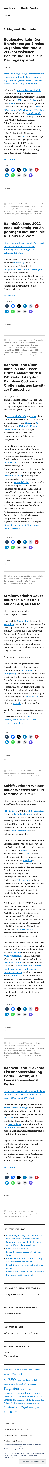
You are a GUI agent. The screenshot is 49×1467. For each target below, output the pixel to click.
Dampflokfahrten (28, 581)
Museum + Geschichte (22, 578)
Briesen (36, 345)
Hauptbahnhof (23, 1393)
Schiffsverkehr (9, 1045)
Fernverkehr (31, 1384)
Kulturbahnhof (9, 586)
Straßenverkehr (10, 773)
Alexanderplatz (14, 1370)
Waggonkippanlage (26, 1055)
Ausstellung (26, 1214)
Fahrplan (7, 1384)
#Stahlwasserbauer (20, 830)
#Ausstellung (14, 1124)
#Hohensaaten (20, 966)
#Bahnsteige (19, 263)
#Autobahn (22, 621)
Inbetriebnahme (36, 1048)
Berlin (21, 209)
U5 (35, 1408)
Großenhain (32, 583)
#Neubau (27, 860)
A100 (6, 1370)
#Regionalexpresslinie (14, 269)
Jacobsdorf (24, 350)
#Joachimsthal (27, 670)
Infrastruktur (17, 342)
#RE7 (23, 136)
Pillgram (7, 352)
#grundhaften (31, 697)
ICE (38, 1393)
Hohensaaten (9, 1048)
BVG (12, 1379)
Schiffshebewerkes (24, 1053)
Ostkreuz (31, 1397)
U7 (38, 1408)
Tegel (24, 1407)
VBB (5, 206)
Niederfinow (30, 1050)
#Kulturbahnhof (21, 482)
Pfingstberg (30, 776)
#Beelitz (32, 100)
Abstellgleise (14, 206)
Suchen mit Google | (13, 1441)
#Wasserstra (26, 850)
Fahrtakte (22, 347)
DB (24, 1380)
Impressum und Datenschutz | (18, 1435)
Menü (7, 15)
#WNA (27, 854)
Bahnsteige (16, 345)
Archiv (7, 1352)
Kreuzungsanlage (11, 1050)
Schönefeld (9, 1403)
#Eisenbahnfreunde (16, 416)
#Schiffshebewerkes (23, 814)
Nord (24, 1396)
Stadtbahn (30, 1403)
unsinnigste (24, 214)
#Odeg (38, 107)
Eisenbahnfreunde (11, 583)
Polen (17, 1214)
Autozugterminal (27, 206)
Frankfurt (23, 1389)
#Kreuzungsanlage (13, 972)
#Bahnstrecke (10, 462)
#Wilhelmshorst (25, 110)
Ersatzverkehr (32, 1380)
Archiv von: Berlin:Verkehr (23, 8)
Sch (42, 1400)
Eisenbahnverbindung (13, 1216)
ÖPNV (13, 1412)
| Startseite (9, 1424)
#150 (38, 423)
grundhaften (9, 776)
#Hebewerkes (23, 880)
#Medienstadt (34, 113)
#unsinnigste (23, 90)
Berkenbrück (27, 345)
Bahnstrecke (9, 581)
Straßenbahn (12, 1407)
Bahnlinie (38, 206)
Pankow (39, 1397)
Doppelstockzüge (11, 347)
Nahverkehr (16, 1397)
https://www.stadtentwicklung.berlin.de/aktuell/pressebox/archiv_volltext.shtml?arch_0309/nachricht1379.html (24, 1094)
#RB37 (20, 100)
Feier (25, 583)
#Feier (28, 423)
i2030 (17, 350)
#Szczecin (9, 1117)
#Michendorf (10, 110)
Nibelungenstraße (31, 211)
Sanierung (36, 1400)
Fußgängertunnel (32, 209)
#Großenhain (10, 429)
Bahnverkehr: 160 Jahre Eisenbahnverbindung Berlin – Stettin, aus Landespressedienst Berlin (24, 1076)
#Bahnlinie (35, 90)
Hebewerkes (30, 1045)
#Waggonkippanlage (14, 956)
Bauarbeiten (18, 1374)
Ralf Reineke (12, 204)
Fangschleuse (32, 347)
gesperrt (30, 1389)
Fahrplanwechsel (18, 1384)
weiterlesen (9, 159)
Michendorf (18, 211)
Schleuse (35, 1053)
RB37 (13, 214)
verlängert (32, 355)
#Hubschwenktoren (13, 962)
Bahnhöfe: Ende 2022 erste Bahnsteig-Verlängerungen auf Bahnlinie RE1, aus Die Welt (24, 230)
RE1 (12, 352)
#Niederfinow (10, 811)
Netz (31, 350)
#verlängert (36, 269)
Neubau (21, 1050)
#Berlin (12, 103)
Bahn (30, 1370)
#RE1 (27, 269)
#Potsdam (39, 110)
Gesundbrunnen (9, 1393)
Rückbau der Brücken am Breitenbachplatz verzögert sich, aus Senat (23, 1251)
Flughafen (11, 1389)
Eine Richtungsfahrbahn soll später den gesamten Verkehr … (20, 719)
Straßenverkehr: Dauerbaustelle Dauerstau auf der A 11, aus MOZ (24, 600)
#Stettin (17, 703)
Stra (37, 1403)
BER (29, 1374)
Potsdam (7, 214)
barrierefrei (8, 209)
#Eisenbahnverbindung (15, 1108)
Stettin (38, 776)
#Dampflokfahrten (13, 475)
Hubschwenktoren (22, 1048)
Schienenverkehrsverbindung (15, 355)
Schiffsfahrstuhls (10, 1053)
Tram (31, 1408)
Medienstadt (9, 211)
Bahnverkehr (38, 576)
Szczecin (25, 1216)
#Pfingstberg (10, 673)
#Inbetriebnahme (36, 811)
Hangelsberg (9, 350)
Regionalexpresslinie (23, 352)
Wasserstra (39, 1055)
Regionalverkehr (37, 204)
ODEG (41, 211)
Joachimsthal (20, 776)
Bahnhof (36, 1370)
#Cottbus (33, 426)
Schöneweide (20, 1403)
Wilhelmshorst (35, 214)
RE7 (17, 214)
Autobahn (22, 773)
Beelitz (16, 209)
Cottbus (17, 581)
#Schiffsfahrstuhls (24, 929)
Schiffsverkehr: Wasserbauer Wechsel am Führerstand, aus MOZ (24, 790)
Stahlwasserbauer (11, 1055)
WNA (6, 1058)
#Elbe (33, 416)
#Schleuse (16, 952)
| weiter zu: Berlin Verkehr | (16, 1429)
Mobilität (7, 1397)
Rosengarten (37, 352)
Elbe (21, 583)
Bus (5, 1380)
